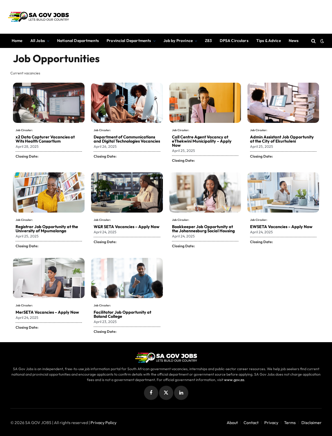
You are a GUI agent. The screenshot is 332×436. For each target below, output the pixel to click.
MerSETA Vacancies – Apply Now (47, 312)
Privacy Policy (103, 422)
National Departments (78, 40)
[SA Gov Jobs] (38, 17)
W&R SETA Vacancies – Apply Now (127, 226)
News (294, 40)
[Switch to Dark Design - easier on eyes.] (321, 41)
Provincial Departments (129, 40)
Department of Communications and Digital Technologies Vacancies (127, 139)
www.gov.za (234, 379)
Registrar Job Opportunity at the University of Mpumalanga (47, 228)
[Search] (313, 41)
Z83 (208, 40)
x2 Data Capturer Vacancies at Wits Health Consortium (45, 139)
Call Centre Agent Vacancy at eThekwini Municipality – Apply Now (202, 141)
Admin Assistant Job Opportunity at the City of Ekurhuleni (282, 139)
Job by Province (178, 40)
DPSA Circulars (234, 40)
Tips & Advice (268, 40)
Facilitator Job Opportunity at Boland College (122, 314)
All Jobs (37, 40)
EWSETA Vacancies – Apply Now (281, 226)
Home (17, 40)
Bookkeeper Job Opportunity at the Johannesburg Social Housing (203, 228)
